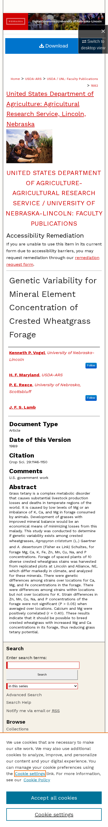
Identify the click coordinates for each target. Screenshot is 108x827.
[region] (54, 779)
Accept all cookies (54, 798)
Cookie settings (30, 773)
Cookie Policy (37, 779)
